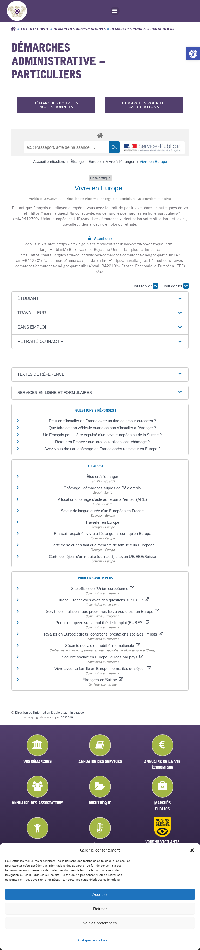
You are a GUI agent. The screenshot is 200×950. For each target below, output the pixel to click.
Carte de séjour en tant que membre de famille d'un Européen (102, 545)
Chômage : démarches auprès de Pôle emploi (102, 488)
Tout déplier (173, 286)
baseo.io (67, 717)
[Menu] (115, 11)
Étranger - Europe (86, 161)
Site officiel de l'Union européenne (100, 588)
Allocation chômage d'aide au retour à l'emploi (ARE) (102, 499)
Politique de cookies (92, 940)
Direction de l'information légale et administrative (49, 712)
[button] (193, 53)
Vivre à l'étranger (120, 161)
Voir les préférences (100, 923)
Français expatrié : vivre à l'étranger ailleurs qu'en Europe (102, 533)
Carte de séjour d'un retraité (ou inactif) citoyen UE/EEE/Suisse (102, 556)
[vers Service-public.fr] (152, 147)
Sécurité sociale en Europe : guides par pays (100, 657)
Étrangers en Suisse (100, 679)
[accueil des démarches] (100, 135)
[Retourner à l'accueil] (13, 29)
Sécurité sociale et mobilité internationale (100, 645)
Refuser (100, 908)
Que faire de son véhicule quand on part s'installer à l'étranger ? (102, 427)
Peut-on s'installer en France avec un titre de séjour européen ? (102, 420)
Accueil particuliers (49, 161)
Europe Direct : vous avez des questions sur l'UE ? (100, 600)
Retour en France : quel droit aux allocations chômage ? (102, 442)
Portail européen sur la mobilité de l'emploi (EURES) (100, 622)
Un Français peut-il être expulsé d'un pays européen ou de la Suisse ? (102, 435)
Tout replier (143, 286)
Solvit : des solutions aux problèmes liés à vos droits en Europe (100, 611)
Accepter (100, 894)
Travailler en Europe (102, 522)
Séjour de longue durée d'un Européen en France (102, 511)
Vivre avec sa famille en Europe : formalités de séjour (100, 668)
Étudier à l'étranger (102, 476)
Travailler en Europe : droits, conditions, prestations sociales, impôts (100, 634)
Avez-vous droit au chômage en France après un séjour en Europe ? (102, 449)
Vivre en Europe (153, 161)
